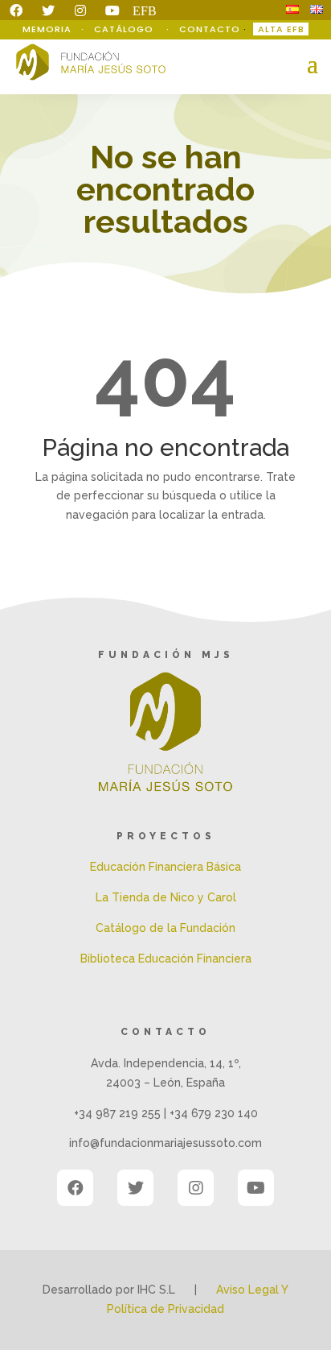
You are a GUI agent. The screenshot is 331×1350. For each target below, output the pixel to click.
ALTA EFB (281, 29)
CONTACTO (209, 29)
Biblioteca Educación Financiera (165, 958)
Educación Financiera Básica (165, 866)
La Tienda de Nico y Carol (166, 897)
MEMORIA (48, 29)
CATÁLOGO (125, 29)
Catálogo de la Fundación (165, 927)
